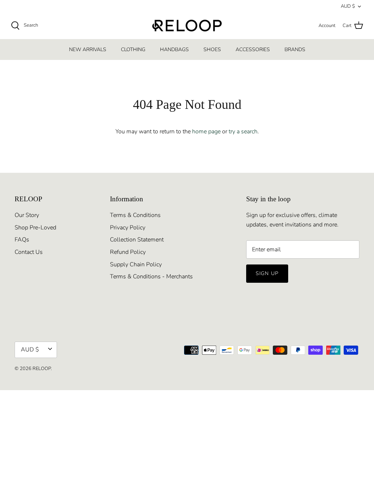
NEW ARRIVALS (87, 49)
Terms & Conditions (135, 215)
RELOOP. (42, 368)
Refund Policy (128, 252)
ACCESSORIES (253, 49)
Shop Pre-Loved (35, 228)
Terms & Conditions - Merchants (151, 277)
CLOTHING (133, 49)
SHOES (212, 49)
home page (206, 131)
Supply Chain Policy (136, 264)
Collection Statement (137, 240)
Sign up (267, 273)
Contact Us (29, 252)
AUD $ (348, 6)
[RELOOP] (187, 25)
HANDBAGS (174, 49)
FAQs (22, 240)
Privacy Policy (127, 228)
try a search (243, 131)
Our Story (27, 215)
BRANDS (295, 49)
